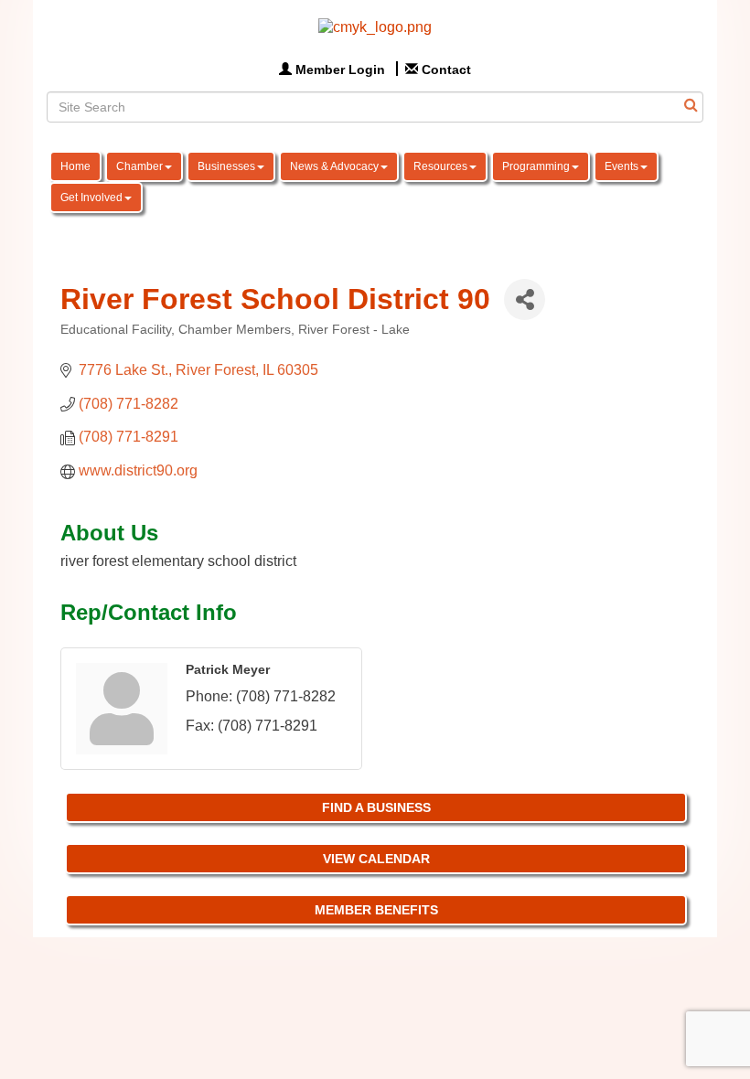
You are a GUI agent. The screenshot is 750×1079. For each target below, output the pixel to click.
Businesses (226, 166)
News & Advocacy (334, 166)
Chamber (139, 166)
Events (621, 166)
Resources (440, 166)
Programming (536, 166)
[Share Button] (524, 299)
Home (75, 166)
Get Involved (91, 197)
